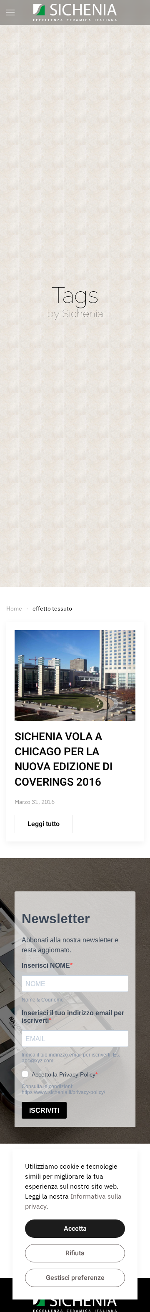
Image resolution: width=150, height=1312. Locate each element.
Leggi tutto (44, 824)
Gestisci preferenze (75, 1278)
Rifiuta (75, 1253)
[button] (10, 12)
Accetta (75, 1229)
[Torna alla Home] (75, 12)
